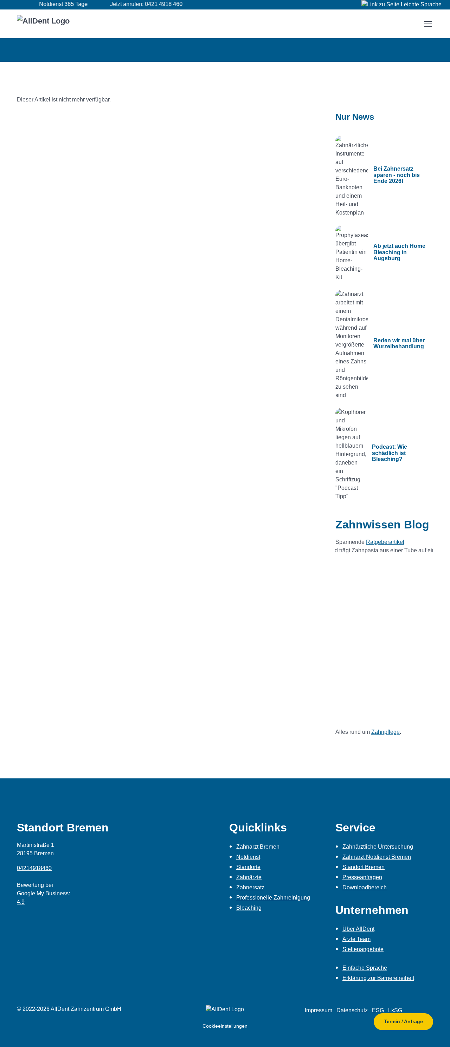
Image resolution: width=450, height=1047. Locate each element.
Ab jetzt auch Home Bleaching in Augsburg (399, 252)
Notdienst (248, 857)
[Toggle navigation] (428, 24)
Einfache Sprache (364, 968)
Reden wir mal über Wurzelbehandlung (399, 343)
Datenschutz (352, 1010)
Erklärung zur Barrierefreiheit (378, 978)
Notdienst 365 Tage (52, 4)
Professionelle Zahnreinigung (273, 898)
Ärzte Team (356, 939)
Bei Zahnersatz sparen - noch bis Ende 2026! (396, 175)
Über (358, 929)
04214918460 (34, 868)
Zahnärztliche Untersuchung (377, 847)
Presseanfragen (362, 877)
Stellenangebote (363, 949)
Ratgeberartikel (385, 542)
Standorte (248, 867)
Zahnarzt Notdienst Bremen (376, 857)
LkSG (395, 1010)
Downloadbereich (364, 887)
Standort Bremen (363, 867)
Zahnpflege (385, 732)
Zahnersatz (250, 887)
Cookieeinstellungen (225, 1026)
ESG (378, 1010)
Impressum (318, 1010)
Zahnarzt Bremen (257, 847)
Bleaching (249, 908)
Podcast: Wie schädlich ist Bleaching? (389, 453)
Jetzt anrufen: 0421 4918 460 (135, 4)
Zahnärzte (249, 877)
